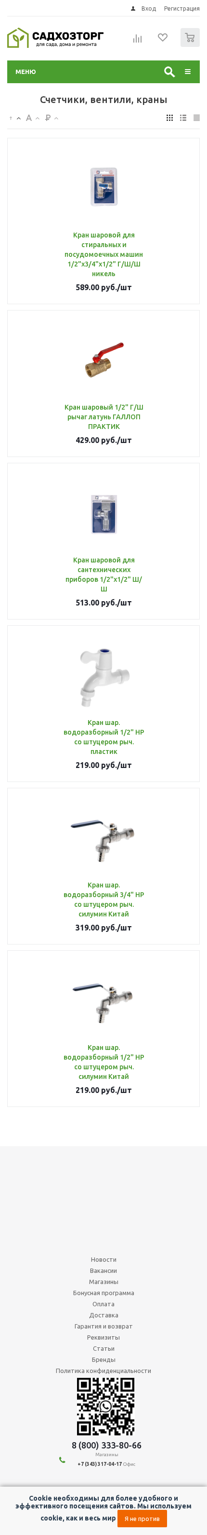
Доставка (103, 1315)
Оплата (103, 1303)
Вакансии (103, 1270)
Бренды (104, 1359)
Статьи (104, 1348)
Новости (103, 1259)
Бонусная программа (103, 1292)
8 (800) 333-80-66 (107, 1445)
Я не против (142, 1518)
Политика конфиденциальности (103, 1370)
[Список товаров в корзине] (191, 44)
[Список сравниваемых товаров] (138, 41)
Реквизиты (103, 1337)
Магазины (103, 1281)
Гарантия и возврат (104, 1326)
